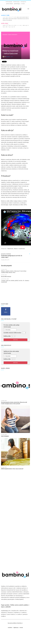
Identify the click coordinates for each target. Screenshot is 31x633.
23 (11, 18)
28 (18, 18)
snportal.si (4, 612)
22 (9, 18)
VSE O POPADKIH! (5, 436)
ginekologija (17, 3)
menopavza (23, 1)
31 (23, 18)
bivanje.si (10, 612)
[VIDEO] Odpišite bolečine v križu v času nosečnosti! (12, 468)
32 (24, 18)
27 (17, 18)
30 (21, 18)
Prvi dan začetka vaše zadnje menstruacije (11, 326)
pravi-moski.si (11, 614)
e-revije (23, 3)
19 (4, 18)
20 (6, 18)
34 (28, 18)
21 (8, 18)
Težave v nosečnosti (12, 34)
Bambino (8, 56)
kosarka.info (15, 610)
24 (12, 18)
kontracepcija (9, 1)
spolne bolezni (9, 3)
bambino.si (17, 612)
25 (14, 18)
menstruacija (16, 1)
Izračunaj (15, 339)
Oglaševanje (15, 627)
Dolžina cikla (7, 336)
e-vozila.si (19, 614)
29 (20, 18)
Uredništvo (10, 627)
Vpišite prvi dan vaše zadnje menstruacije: (11, 352)
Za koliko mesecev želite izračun (12, 332)
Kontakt (21, 627)
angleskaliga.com (5, 610)
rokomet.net (23, 610)
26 (15, 18)
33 (26, 18)
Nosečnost (5, 34)
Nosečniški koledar (6, 276)
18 (3, 18)
